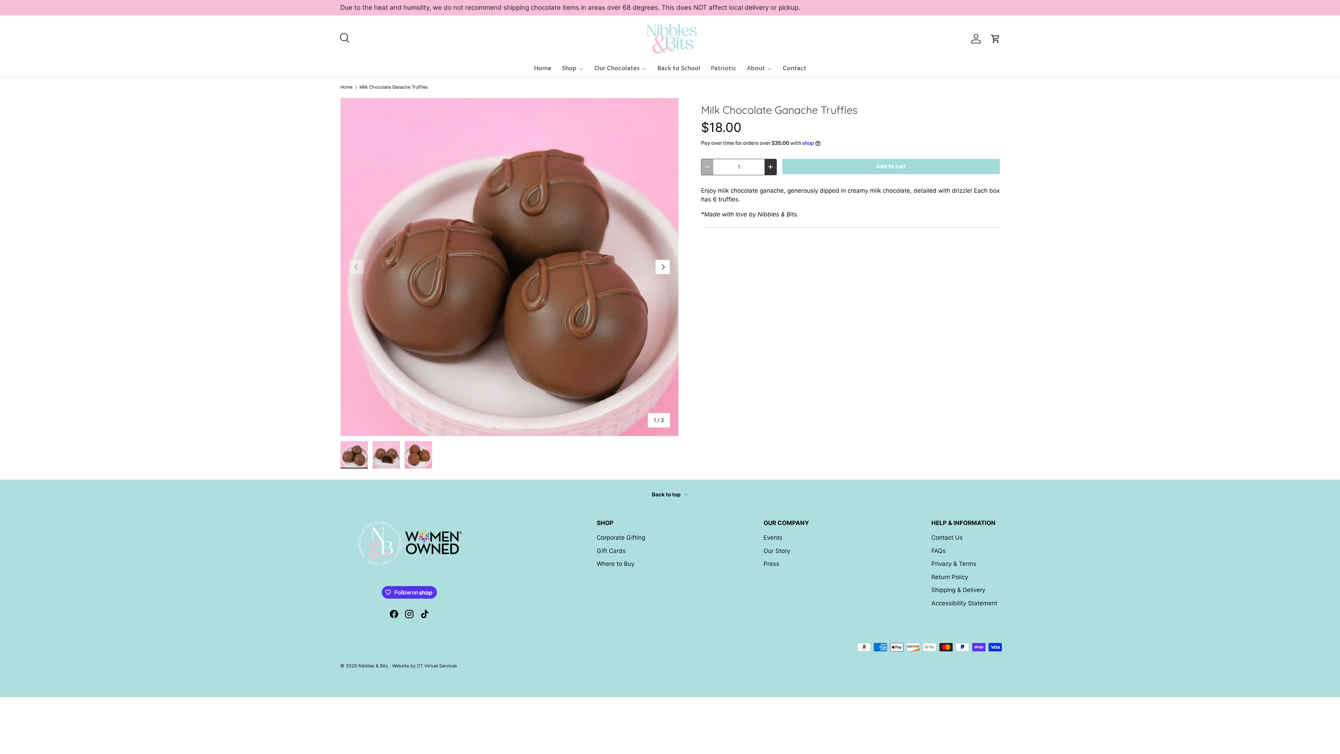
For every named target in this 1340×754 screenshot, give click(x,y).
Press (771, 563)
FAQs (938, 550)
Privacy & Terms (953, 563)
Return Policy (949, 577)
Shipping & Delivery (958, 589)
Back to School (678, 68)
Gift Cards (611, 550)
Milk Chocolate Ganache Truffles (393, 87)
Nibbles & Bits (373, 665)
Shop (569, 68)
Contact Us (947, 537)
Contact (794, 68)
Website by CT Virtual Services (424, 665)
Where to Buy (615, 563)
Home (542, 68)
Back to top (667, 494)
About (756, 68)
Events (773, 537)
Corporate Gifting (621, 537)
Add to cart (891, 166)
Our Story (777, 550)
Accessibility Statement (964, 603)
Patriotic (723, 68)
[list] (509, 267)
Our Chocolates (617, 68)
